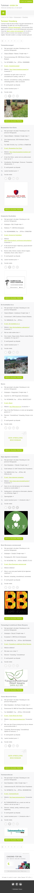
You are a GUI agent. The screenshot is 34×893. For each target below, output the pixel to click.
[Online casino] (17, 853)
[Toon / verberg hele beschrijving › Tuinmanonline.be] (18, 803)
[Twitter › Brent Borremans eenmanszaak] (5, 587)
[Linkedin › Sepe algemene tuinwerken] (13, 507)
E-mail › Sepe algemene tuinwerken (14, 477)
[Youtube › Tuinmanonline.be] (17, 823)
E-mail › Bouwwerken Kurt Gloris (13, 148)
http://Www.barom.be (15, 406)
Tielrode (17, 465)
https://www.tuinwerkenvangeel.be (18, 69)
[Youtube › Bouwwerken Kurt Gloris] (17, 178)
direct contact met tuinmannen (15, 31)
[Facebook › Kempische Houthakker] (9, 267)
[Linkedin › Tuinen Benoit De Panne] (13, 745)
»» (21, 41)
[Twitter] (13, 884)
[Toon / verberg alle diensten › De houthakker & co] (18, 337)
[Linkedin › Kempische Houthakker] (13, 267)
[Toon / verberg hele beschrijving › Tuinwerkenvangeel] (18, 75)
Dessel (13, 633)
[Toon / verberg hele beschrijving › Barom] (18, 411)
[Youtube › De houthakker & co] (17, 352)
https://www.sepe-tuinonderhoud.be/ (19, 481)
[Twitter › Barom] (5, 427)
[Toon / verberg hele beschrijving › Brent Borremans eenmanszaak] (18, 572)
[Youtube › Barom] (17, 427)
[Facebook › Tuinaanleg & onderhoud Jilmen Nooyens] (9, 665)
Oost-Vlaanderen (8, 465)
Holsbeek (17, 136)
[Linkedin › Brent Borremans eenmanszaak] (13, 587)
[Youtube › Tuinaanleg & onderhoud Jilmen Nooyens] (17, 665)
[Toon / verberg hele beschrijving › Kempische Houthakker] (18, 247)
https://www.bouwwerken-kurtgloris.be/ (19, 152)
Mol (12, 224)
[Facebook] (16, 884)
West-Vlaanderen (9, 705)
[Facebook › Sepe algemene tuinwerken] (9, 507)
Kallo (16, 783)
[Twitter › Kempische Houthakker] (5, 267)
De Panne (17, 705)
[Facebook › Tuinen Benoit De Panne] (9, 745)
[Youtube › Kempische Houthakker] (17, 267)
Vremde (13, 553)
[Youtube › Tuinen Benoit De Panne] (17, 745)
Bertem (16, 53)
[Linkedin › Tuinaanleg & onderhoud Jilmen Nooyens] (13, 665)
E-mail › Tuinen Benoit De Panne (13, 715)
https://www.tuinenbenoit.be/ (17, 719)
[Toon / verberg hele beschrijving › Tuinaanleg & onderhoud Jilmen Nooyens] (18, 651)
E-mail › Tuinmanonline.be (11, 793)
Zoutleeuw (17, 313)
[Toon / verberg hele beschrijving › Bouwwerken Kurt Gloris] (18, 158)
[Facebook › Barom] (9, 427)
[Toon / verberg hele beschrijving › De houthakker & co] (18, 332)
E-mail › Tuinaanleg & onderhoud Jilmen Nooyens (17, 644)
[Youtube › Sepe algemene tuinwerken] (17, 507)
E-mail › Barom (8, 403)
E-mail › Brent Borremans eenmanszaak (15, 564)
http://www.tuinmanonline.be (17, 797)
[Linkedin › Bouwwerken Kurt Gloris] (13, 178)
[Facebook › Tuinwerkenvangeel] (9, 96)
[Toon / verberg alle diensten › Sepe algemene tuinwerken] (18, 492)
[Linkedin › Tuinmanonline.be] (13, 823)
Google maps (23, 53)
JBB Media (15, 889)
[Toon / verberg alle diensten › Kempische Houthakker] (18, 252)
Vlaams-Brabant (8, 53)
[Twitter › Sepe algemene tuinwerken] (5, 507)
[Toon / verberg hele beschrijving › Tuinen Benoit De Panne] (18, 725)
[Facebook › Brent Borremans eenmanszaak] (9, 587)
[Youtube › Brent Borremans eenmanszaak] (17, 587)
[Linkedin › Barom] (13, 427)
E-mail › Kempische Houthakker (13, 235)
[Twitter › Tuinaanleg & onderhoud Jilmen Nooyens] (5, 665)
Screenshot (8, 71)
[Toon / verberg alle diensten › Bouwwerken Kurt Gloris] (18, 163)
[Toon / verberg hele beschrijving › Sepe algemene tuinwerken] (18, 487)
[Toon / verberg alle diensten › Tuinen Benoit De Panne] (18, 730)
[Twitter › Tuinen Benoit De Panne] (5, 745)
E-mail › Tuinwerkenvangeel (11, 66)
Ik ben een (26, 1)
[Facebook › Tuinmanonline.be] (9, 823)
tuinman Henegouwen (14, 27)
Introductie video (25, 500)
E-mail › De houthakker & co (12, 323)
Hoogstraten (14, 392)
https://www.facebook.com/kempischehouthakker (17, 240)
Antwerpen (7, 224)
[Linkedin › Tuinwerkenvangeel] (13, 96)
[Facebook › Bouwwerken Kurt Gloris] (9, 178)
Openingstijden (9, 496)
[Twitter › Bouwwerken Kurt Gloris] (5, 178)
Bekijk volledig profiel (13, 121)
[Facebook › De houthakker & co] (9, 352)
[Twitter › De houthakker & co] (5, 352)
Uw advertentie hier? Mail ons (17, 871)
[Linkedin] (20, 884)
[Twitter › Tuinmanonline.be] (5, 823)
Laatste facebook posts (11, 88)
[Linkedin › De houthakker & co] (13, 352)
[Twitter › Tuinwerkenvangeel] (5, 96)
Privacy (20, 889)
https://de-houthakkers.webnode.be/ (19, 327)
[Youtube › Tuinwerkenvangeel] (17, 96)
